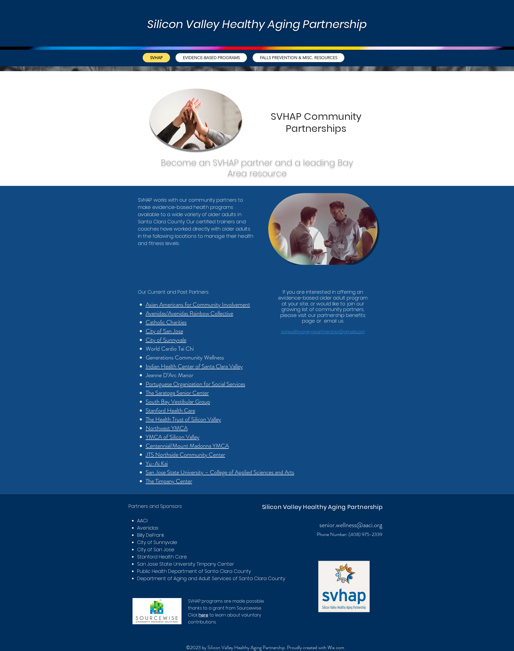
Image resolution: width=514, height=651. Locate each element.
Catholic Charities (166, 322)
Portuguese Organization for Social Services (195, 384)
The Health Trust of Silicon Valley (183, 419)
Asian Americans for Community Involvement (198, 304)
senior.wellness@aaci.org (350, 525)
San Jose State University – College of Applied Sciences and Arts (220, 472)
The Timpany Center (169, 481)
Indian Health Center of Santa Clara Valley (194, 366)
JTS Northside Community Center (185, 454)
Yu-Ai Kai (157, 463)
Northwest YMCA (167, 428)
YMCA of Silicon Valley (172, 437)
